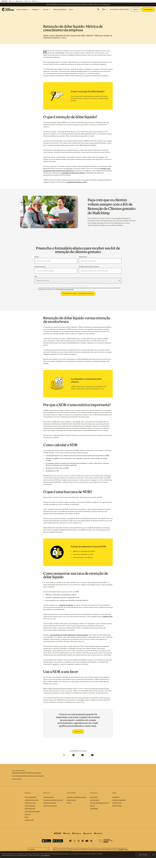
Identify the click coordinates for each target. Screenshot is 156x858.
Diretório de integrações (50, 805)
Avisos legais (56, 851)
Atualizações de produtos (32, 800)
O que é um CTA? (16, 779)
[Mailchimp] (35, 1)
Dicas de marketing (49, 797)
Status (26, 817)
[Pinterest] (91, 841)
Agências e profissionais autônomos (76, 797)
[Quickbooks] (28, 1)
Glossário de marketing (50, 803)
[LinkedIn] (82, 841)
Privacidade (121, 849)
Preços (71, 9)
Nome (37, 257)
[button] (104, 9)
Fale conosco (115, 797)
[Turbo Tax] (11, 1)
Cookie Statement (45, 855)
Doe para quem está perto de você (99, 803)
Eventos (69, 803)
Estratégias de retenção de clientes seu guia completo (26, 772)
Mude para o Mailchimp (59, 9)
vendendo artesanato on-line (76, 182)
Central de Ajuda (116, 803)
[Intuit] (4, 1)
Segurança (28, 814)
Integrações (35, 9)
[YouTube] (87, 841)
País (36, 276)
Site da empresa (40, 266)
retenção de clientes (66, 605)
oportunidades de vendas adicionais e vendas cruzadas (69, 635)
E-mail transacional (30, 805)
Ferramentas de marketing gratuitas (53, 800)
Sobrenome (83, 257)
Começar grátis (148, 9)
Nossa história (94, 797)
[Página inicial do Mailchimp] (7, 9)
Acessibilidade (94, 808)
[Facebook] (70, 841)
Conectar (135, 9)
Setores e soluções (21, 9)
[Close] (153, 854)
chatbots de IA (107, 616)
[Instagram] (78, 841)
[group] (104, 9)
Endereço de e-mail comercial (89, 266)
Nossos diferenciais (30, 808)
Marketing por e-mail (30, 803)
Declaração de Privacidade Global (66, 289)
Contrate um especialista (119, 800)
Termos (126, 849)
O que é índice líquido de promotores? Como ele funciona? (28, 776)
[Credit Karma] (19, 1)
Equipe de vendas (117, 805)
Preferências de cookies (66, 851)
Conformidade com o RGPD (32, 811)
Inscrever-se (78, 731)
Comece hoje (106, 4)
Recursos (45, 9)
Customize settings (143, 854)
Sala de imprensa (94, 800)
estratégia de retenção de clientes (73, 173)
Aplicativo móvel (29, 820)
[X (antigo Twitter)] (74, 841)
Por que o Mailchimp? (30, 797)
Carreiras (92, 805)
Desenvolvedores (71, 800)
